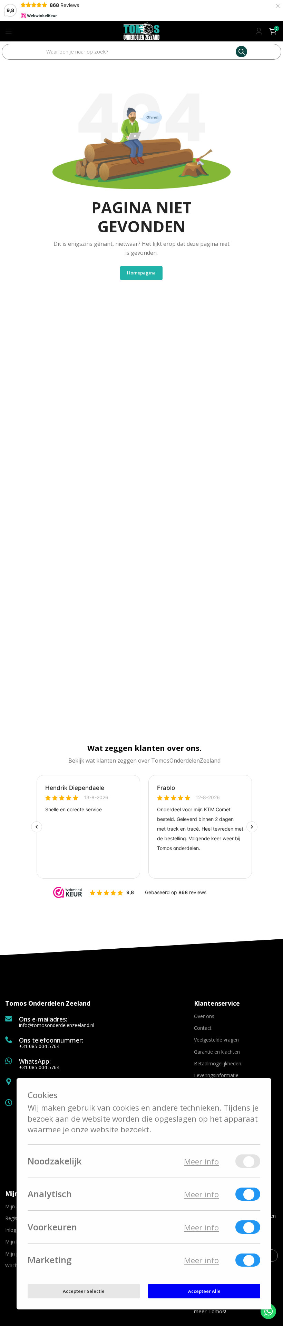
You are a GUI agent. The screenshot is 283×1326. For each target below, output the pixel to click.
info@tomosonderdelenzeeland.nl (56, 1025)
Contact (203, 1028)
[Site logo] (141, 30)
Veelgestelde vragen (216, 1039)
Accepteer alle (204, 1291)
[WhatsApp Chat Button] (268, 1311)
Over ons (204, 1016)
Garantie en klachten (217, 1051)
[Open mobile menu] (9, 31)
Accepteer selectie (84, 1291)
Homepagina (141, 273)
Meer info (201, 1161)
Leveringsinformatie (216, 1075)
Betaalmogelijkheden (217, 1063)
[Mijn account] (259, 31)
